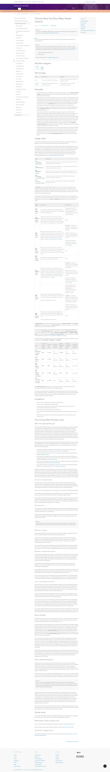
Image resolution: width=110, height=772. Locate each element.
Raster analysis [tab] (19, 114)
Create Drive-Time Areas (21, 89)
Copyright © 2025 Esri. (18, 769)
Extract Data (18, 99)
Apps (42, 1)
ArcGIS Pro (37, 756)
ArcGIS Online (38, 755)
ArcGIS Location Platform (40, 760)
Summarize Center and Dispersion (23, 45)
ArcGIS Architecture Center (40, 766)
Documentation (17, 766)
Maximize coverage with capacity (52, 462)
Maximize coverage (53, 459)
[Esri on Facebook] (79, 756)
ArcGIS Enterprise (18, 1)
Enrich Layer (18, 71)
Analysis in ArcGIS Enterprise (20, 18)
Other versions (45, 25)
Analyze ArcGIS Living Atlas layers (21, 20)
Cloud (39, 1)
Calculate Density (19, 73)
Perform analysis (19, 26)
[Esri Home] (79, 752)
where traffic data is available (56, 239)
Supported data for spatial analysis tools (23, 32)
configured (46, 196)
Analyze (18, 13)
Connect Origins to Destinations (22, 96)
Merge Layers (18, 107)
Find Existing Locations (20, 50)
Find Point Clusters (19, 81)
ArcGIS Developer (38, 762)
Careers (57, 756)
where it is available (51, 277)
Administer (24, 8)
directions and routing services (68, 49)
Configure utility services (52, 57)
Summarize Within (19, 42)
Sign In (89, 1)
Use (19, 8)
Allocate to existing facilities (62, 451)
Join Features (18, 37)
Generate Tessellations (20, 102)
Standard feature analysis (35, 13)
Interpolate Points (19, 84)
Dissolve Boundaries (20, 104)
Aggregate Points (19, 35)
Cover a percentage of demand (59, 466)
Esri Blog (57, 758)
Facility (36, 80)
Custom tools (18, 112)
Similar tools (83, 32)
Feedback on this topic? (73, 741)
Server (15, 758)
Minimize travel (45, 454)
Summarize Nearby (19, 40)
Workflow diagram (85, 21)
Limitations (83, 28)
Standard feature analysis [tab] (21, 23)
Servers (29, 1)
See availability (73, 243)
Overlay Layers (19, 109)
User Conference (59, 760)
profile (36, 200)
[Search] (86, 2)
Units (69, 199)
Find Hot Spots (19, 76)
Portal (26, 1)
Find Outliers (18, 78)
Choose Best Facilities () (50, 33)
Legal (41, 769)
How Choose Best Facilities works (53, 155)
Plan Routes (18, 94)
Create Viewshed (19, 63)
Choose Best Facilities (20, 60)
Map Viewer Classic (25, 13)
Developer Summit (59, 762)
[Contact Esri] (83, 756)
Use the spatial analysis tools (21, 28)
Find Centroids (19, 48)
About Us (57, 755)
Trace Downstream (19, 68)
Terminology (83, 22)
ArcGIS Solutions (38, 764)
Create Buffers (19, 86)
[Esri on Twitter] (77, 756)
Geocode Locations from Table (22, 58)
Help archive (53, 25)
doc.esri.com (33, 11)
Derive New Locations (20, 53)
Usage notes (83, 26)
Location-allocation (65, 733)
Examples (83, 24)
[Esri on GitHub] (81, 756)
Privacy (31, 769)
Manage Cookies (36, 769)
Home (16, 8)
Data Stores (34, 1)
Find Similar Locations (20, 55)
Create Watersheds (20, 66)
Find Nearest (18, 91)
